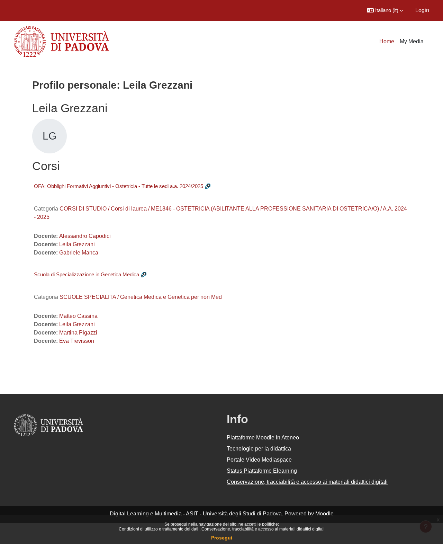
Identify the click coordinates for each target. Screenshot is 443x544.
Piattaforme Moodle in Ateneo (263, 437)
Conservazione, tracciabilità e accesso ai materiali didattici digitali (263, 529)
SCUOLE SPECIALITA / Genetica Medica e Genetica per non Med (141, 297)
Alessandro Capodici (85, 236)
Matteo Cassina (78, 316)
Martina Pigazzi (78, 333)
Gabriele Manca (78, 253)
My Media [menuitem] (412, 41)
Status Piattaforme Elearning (262, 471)
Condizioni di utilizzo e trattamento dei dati (159, 529)
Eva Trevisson (76, 341)
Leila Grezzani (77, 244)
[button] (385, 10)
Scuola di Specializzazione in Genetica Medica (86, 274)
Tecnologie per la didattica (259, 449)
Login (422, 10)
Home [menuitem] (386, 41)
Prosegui (221, 538)
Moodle (324, 514)
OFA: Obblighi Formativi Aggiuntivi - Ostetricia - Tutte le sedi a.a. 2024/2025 (118, 186)
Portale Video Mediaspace (259, 460)
